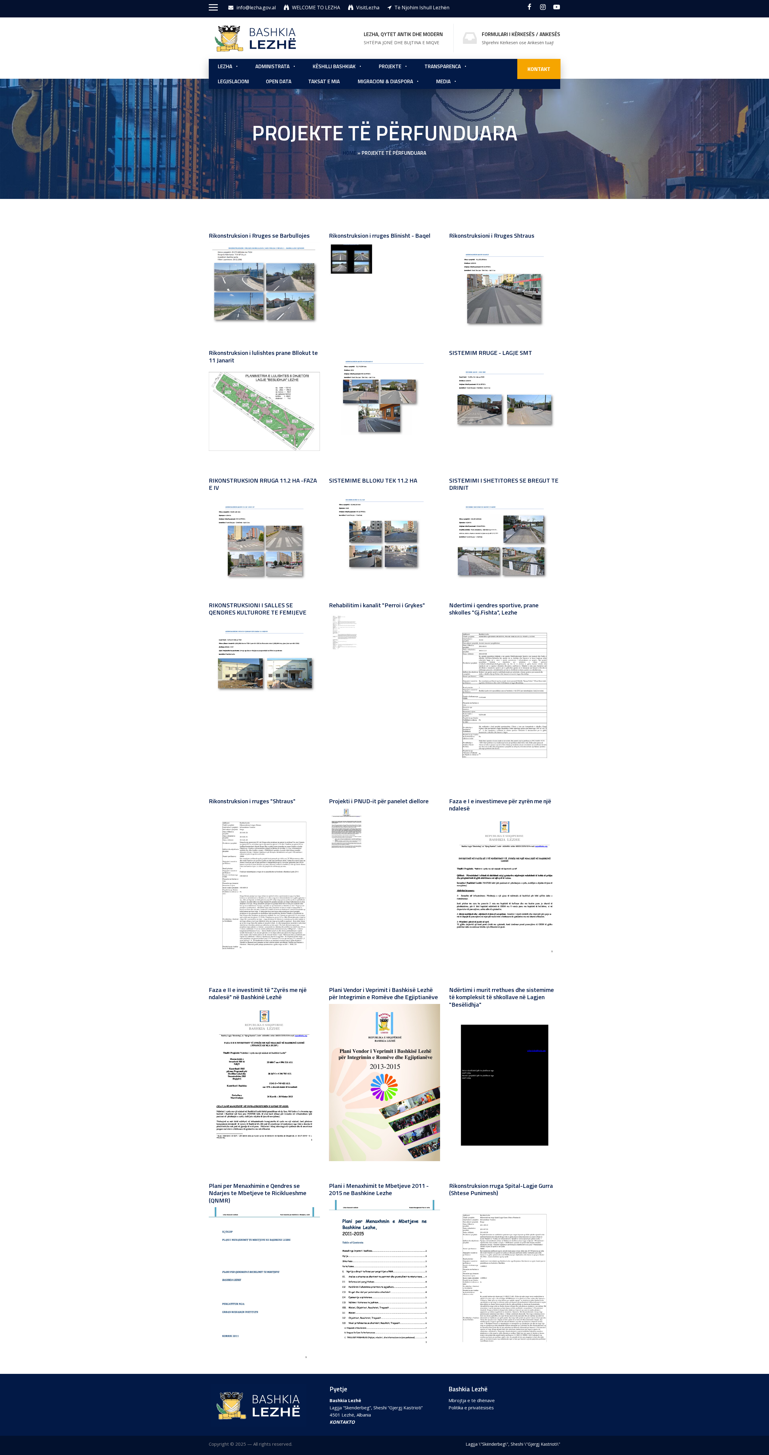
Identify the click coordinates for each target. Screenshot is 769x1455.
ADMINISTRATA (272, 66)
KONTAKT (538, 69)
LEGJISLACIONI (233, 81)
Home (349, 153)
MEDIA (443, 81)
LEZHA (225, 66)
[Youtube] (556, 7)
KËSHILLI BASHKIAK (334, 66)
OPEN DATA (278, 81)
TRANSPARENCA (442, 66)
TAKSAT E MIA (324, 81)
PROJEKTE (390, 66)
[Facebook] (529, 7)
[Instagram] (543, 7)
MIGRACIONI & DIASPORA (385, 81)
